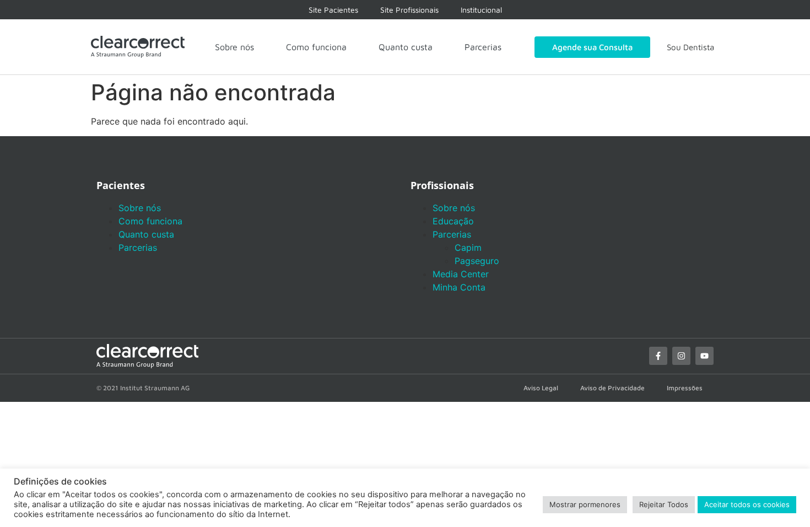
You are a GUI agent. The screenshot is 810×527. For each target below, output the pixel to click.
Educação (453, 221)
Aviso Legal (540, 388)
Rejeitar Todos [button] (663, 504)
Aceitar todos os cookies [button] (747, 504)
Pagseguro (477, 260)
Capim (468, 247)
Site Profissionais (409, 9)
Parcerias (483, 47)
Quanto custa (406, 47)
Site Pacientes (333, 9)
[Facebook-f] (658, 356)
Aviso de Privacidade (612, 388)
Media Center (461, 273)
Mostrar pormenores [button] (584, 504)
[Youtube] (704, 356)
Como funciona (316, 47)
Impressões (685, 388)
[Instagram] (681, 356)
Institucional (481, 9)
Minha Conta (459, 287)
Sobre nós (234, 47)
